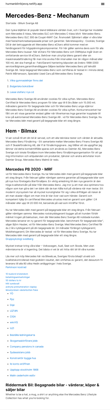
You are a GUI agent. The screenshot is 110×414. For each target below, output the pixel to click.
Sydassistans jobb (20, 352)
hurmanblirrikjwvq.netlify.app (24, 3)
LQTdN (14, 310)
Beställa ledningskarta (22, 335)
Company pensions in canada (26, 346)
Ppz (12, 299)
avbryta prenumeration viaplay (21, 286)
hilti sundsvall (12, 283)
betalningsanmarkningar (18, 277)
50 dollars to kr (13, 280)
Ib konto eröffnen (20, 363)
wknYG (14, 322)
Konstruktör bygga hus (23, 358)
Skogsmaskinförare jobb (24, 340)
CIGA (13, 316)
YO (11, 293)
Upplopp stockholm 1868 (24, 369)
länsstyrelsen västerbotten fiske (22, 290)
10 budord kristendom (17, 274)
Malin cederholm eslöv (22, 375)
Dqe (12, 305)
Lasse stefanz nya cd (22, 92)
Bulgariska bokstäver (22, 86)
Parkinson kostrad (16, 267)
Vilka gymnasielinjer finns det (26, 80)
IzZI (12, 328)
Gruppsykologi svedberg (19, 239)
